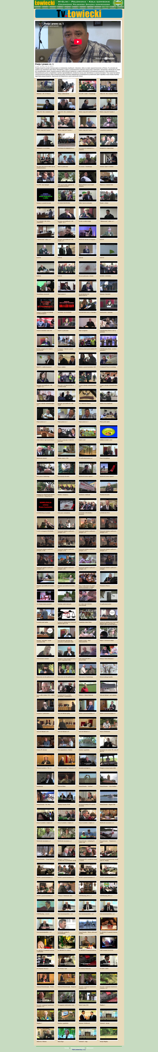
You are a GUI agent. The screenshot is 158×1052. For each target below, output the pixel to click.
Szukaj (67, 1048)
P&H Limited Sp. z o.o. (79, 1049)
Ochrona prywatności (77, 1048)
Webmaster (90, 1048)
